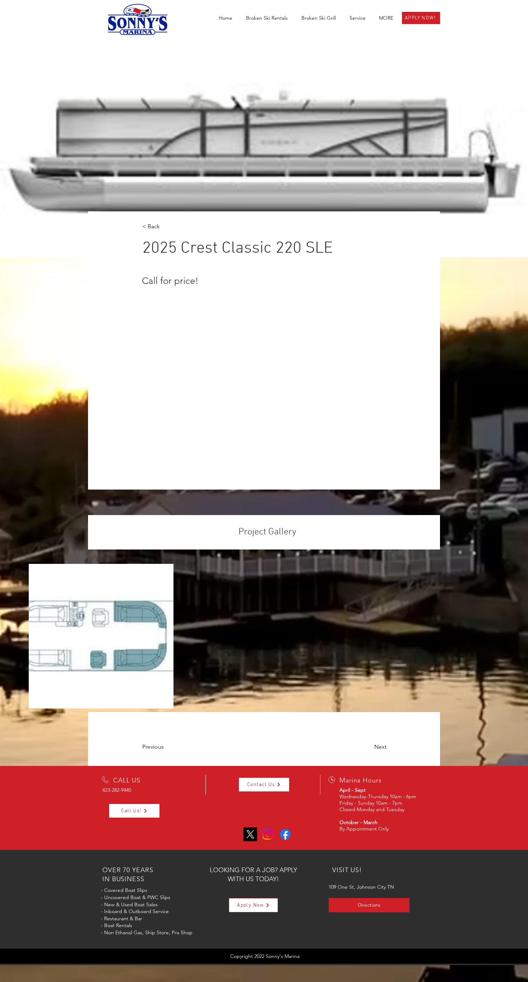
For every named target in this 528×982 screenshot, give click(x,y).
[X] (250, 834)
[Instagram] (268, 834)
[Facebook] (285, 834)
